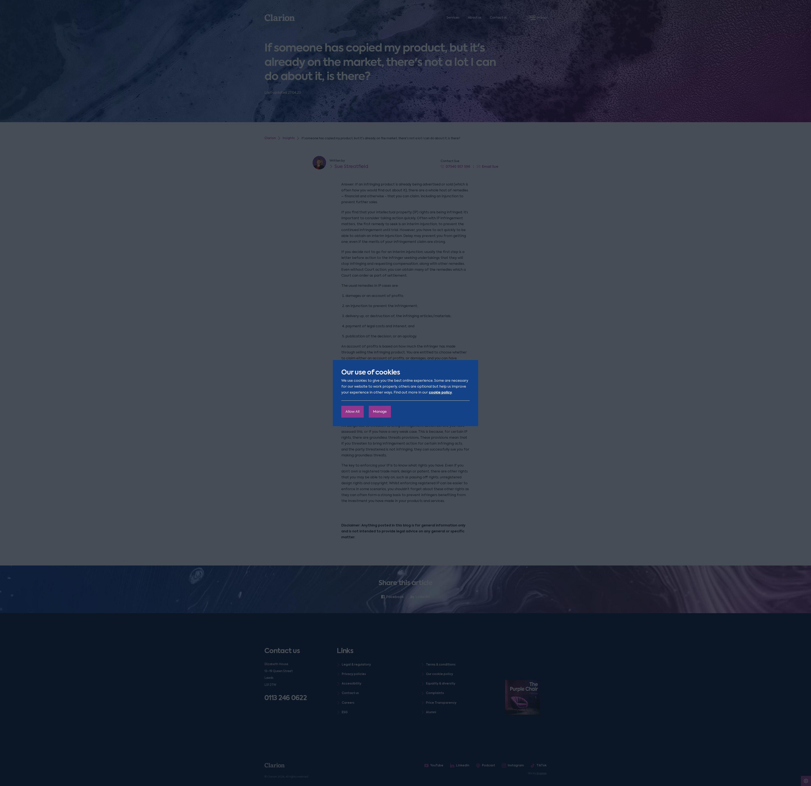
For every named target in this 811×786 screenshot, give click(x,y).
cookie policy (440, 392)
